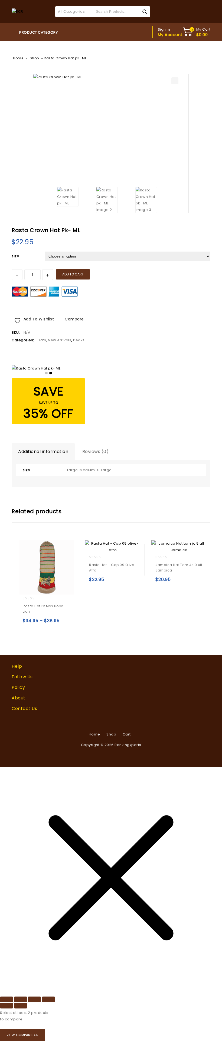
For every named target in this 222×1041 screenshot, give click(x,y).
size (15, 256)
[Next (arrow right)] (20, 1005)
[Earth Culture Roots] (17, 11)
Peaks (79, 340)
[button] (174, 80)
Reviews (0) (95, 451)
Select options (28, 623)
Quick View (39, 623)
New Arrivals (59, 340)
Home (18, 58)
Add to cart (73, 274)
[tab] (43, 451)
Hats (42, 340)
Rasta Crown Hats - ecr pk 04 (207, 229)
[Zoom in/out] (6, 999)
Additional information (43, 451)
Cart (127, 734)
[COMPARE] (61, 623)
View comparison (22, 1035)
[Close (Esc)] (48, 999)
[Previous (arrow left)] (6, 1005)
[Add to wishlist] (51, 623)
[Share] (34, 999)
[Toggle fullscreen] (20, 999)
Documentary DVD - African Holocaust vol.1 (200, 229)
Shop (34, 58)
